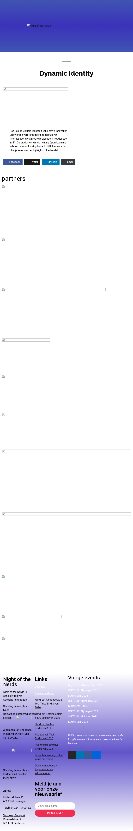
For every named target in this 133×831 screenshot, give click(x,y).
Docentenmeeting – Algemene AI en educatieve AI (46, 769)
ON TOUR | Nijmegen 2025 (83, 690)
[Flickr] (96, 755)
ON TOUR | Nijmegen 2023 (83, 711)
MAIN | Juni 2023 (78, 721)
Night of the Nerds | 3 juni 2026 (85, 685)
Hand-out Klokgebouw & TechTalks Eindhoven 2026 (48, 703)
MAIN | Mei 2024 (78, 706)
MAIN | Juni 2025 (78, 695)
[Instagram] (72, 755)
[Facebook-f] (88, 755)
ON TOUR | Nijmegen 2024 (83, 700)
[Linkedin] (80, 755)
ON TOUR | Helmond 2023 (83, 716)
